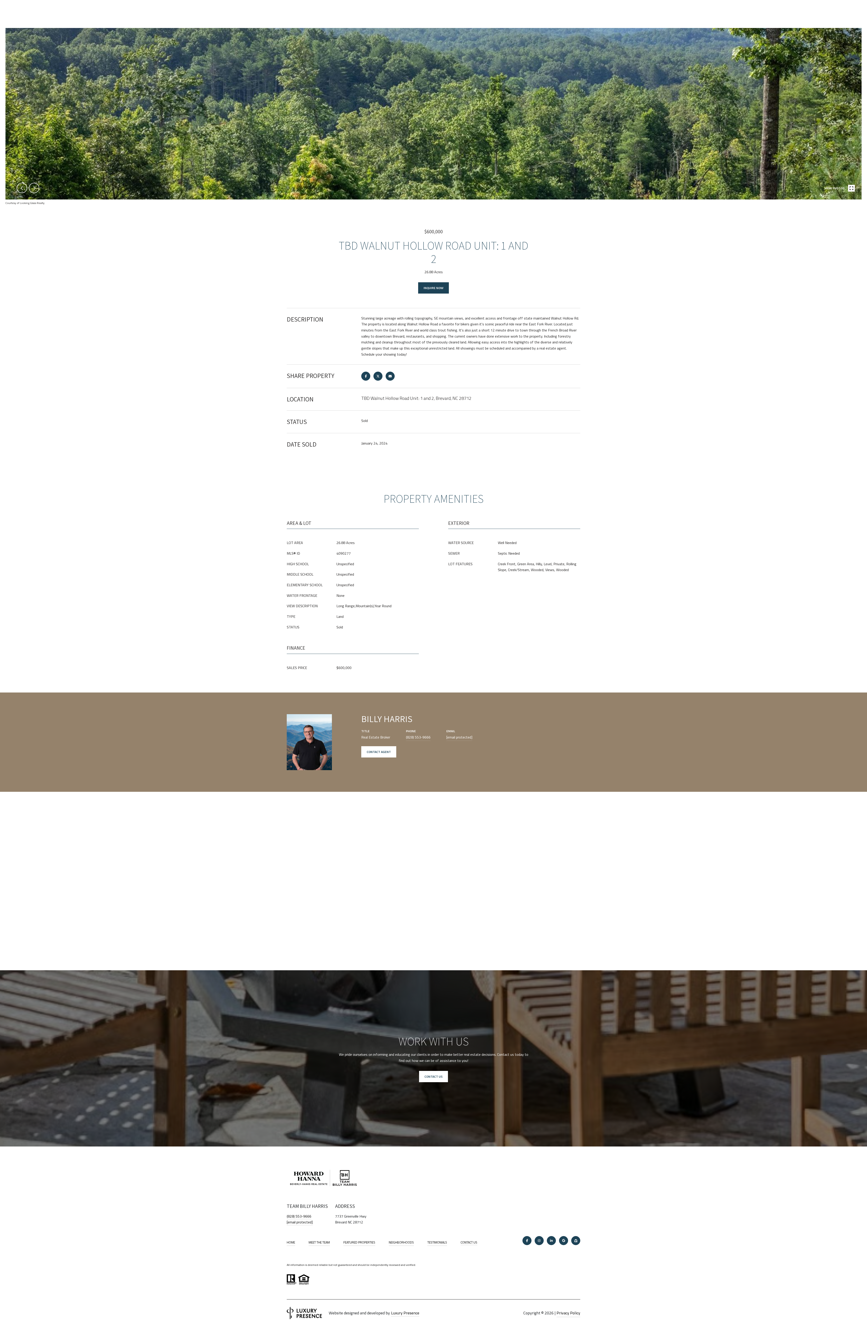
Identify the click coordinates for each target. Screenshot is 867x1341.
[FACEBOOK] (526, 1240)
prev (22, 188)
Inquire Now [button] (433, 287)
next (34, 188)
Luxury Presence (405, 1313)
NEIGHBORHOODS (401, 1242)
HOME (291, 1242)
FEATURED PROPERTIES (359, 1242)
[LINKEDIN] (551, 1240)
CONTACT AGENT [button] (379, 751)
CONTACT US (469, 1243)
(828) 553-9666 (418, 737)
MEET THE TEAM (319, 1242)
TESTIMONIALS (437, 1242)
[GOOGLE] (563, 1240)
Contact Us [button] (433, 1076)
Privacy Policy (568, 1313)
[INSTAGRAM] (539, 1240)
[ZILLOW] (575, 1240)
